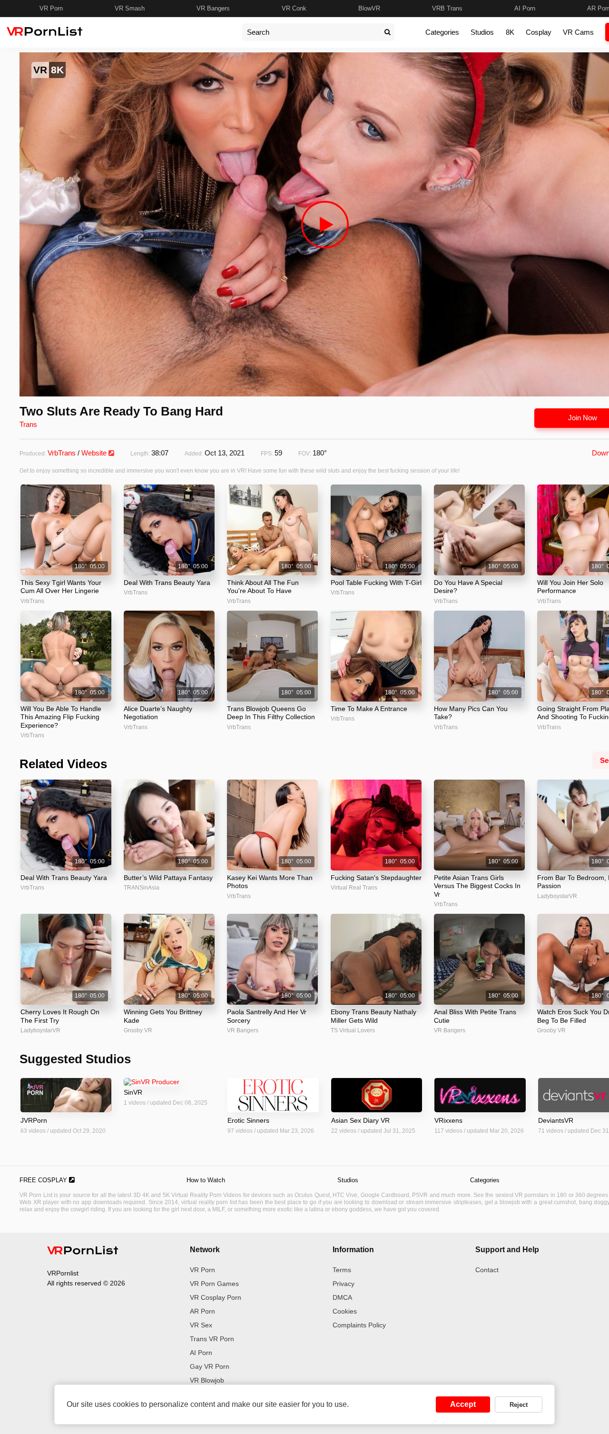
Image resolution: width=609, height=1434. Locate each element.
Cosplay (538, 32)
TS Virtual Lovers (353, 1030)
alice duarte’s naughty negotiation (158, 713)
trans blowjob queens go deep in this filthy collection (271, 713)
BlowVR (369, 8)
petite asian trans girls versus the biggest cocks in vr (477, 886)
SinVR (133, 1092)
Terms (342, 1270)
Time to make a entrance (369, 708)
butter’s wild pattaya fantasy (168, 877)
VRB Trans (447, 8)
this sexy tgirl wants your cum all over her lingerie (60, 587)
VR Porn (51, 8)
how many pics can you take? (471, 713)
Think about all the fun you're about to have (263, 587)
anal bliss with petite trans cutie (475, 1016)
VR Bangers (213, 8)
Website (94, 453)
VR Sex (201, 1325)
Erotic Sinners (248, 1120)
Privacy (343, 1283)
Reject (519, 1404)
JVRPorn (33, 1120)
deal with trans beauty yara (167, 582)
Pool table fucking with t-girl (376, 582)
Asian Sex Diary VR (360, 1120)
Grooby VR (138, 1030)
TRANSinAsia (141, 887)
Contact (487, 1270)
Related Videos (63, 764)
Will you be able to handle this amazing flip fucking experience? (60, 717)
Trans (28, 424)
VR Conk (294, 8)
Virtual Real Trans (354, 887)
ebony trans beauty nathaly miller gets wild (373, 1016)
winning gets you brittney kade (163, 1016)
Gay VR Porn (209, 1366)
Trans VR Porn (212, 1339)
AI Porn (524, 8)
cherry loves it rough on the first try (59, 1016)
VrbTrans (62, 453)
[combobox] (311, 32)
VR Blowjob (207, 1380)
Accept (463, 1404)
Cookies (345, 1311)
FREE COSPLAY (44, 1180)
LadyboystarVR (40, 1030)
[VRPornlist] (82, 1251)
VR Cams (578, 32)
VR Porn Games (214, 1283)
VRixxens (448, 1120)
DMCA (342, 1297)
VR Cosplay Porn (215, 1297)
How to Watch (206, 1180)
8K (510, 32)
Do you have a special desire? (468, 587)
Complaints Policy (359, 1325)
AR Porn (202, 1311)
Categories (442, 32)
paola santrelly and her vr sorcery (266, 1016)
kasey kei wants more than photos (270, 882)
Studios (482, 32)
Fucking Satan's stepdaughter (376, 877)
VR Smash (130, 8)
